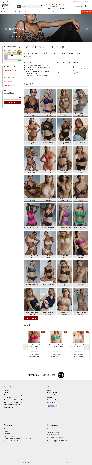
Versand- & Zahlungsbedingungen (14, 395)
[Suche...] (41, 6)
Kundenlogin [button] (76, 1)
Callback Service (8, 407)
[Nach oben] (87, 462)
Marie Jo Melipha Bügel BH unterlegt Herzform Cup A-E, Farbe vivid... (56, 346)
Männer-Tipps (51, 397)
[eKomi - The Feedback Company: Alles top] (13, 55)
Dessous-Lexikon (52, 400)
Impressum (7, 390)
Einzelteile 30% (86, 11)
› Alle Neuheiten (31, 318)
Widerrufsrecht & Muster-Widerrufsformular (17, 400)
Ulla (26, 11)
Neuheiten (49, 11)
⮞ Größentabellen (9, 77)
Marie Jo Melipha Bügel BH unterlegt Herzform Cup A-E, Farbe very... (34, 346)
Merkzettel (85, 1)
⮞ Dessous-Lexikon (9, 85)
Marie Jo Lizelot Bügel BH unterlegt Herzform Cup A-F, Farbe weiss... (78, 346)
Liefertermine (51, 402)
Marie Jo (21, 11)
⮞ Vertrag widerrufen (10, 70)
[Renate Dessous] (8, 6)
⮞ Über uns (7, 74)
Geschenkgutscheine (58, 11)
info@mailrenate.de (57, 437)
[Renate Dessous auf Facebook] (67, 405)
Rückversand (7, 397)
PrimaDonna (4, 11)
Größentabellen (52, 395)
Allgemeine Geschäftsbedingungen (14, 402)
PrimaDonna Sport (33, 11)
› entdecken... (17, 36)
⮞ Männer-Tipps (8, 81)
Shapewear (42, 11)
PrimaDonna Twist (13, 11)
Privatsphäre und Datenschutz (12, 404)
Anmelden (12, 102)
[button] (69, 1)
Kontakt (6, 392)
